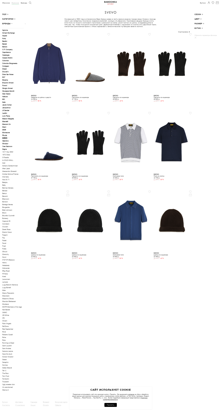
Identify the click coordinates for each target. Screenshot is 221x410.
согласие (131, 394)
